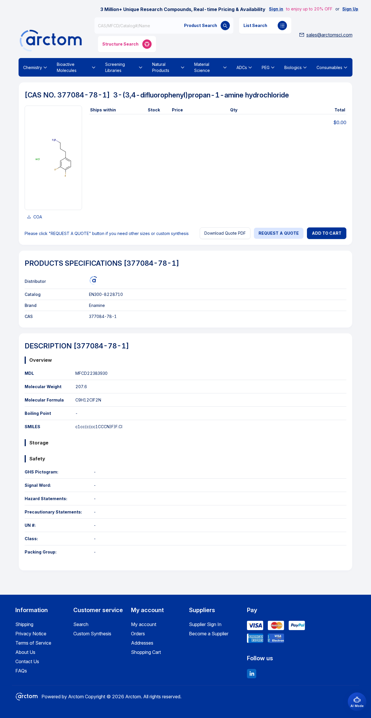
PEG (266, 67)
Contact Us (27, 661)
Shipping (24, 624)
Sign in (276, 8)
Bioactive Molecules (67, 67)
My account (143, 624)
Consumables (329, 67)
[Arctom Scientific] (93, 280)
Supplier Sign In (205, 624)
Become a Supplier (208, 633)
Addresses (142, 643)
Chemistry (32, 67)
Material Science (202, 67)
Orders (138, 633)
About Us (25, 652)
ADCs (242, 67)
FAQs (21, 671)
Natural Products (160, 67)
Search (80, 624)
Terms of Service (33, 643)
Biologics (293, 67)
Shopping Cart (146, 652)
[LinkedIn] (251, 673)
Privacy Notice (30, 633)
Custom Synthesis (92, 633)
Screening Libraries (115, 67)
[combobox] (163, 25)
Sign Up (350, 8)
